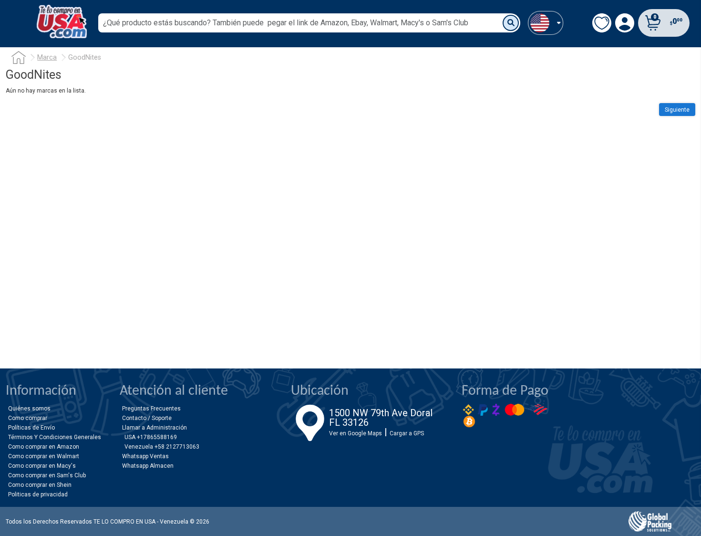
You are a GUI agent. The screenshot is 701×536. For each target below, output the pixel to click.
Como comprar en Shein (40, 485)
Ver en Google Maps (355, 433)
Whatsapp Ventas (145, 456)
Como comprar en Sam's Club (47, 475)
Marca (47, 57)
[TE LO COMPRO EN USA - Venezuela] (62, 21)
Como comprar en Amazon (43, 446)
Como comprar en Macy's (42, 465)
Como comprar (27, 418)
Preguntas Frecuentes (151, 408)
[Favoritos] (601, 22)
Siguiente (677, 109)
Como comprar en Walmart (43, 456)
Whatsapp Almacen (148, 465)
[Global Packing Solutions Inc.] (650, 521)
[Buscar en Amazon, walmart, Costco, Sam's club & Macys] (511, 23)
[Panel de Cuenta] (545, 23)
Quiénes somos (29, 408)
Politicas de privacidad (38, 494)
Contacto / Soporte (147, 418)
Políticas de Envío (31, 427)
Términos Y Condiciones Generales (54, 437)
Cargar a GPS (407, 433)
